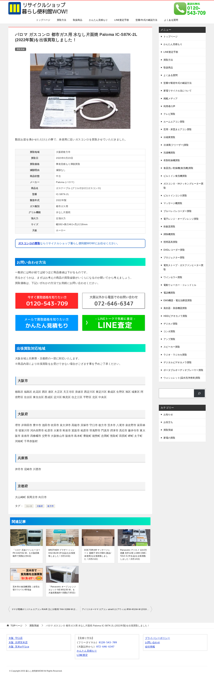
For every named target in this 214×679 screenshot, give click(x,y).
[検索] (199, 393)
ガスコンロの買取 (29, 243)
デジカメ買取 (171, 323)
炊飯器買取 (169, 226)
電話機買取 (169, 292)
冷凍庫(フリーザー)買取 (176, 145)
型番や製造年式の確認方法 (178, 83)
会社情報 (150, 646)
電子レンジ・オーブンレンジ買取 (181, 218)
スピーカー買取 (172, 346)
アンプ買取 (169, 339)
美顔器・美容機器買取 (175, 308)
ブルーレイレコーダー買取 (178, 211)
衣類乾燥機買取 (172, 160)
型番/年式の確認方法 (146, 20)
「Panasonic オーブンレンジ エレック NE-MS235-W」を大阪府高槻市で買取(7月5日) (62, 590)
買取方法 (61, 20)
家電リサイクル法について (178, 90)
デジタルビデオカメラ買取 (178, 362)
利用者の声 (169, 106)
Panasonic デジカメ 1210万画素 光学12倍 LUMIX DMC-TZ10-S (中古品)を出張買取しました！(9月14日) (133, 554)
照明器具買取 (171, 242)
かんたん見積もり (98, 20)
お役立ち (168, 422)
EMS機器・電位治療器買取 (178, 300)
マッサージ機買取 (173, 203)
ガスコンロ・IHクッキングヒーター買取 (183, 185)
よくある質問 (171, 20)
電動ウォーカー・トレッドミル (180, 285)
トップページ (43, 20)
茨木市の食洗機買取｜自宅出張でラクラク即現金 (26, 588)
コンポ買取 (169, 331)
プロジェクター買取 (174, 257)
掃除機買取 (169, 234)
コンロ (29, 506)
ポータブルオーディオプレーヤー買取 (183, 370)
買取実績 (21, 49)
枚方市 (50, 506)
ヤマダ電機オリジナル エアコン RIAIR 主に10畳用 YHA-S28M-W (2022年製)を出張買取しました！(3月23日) (46, 609)
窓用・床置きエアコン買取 (178, 129)
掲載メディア (171, 98)
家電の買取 (169, 437)
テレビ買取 (169, 114)
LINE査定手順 (121, 20)
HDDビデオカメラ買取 (175, 316)
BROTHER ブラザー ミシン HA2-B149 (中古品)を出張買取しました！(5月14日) (61, 553)
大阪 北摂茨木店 (18, 642)
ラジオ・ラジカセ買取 (175, 354)
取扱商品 (77, 20)
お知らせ (168, 414)
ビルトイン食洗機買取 (175, 176)
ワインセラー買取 (173, 277)
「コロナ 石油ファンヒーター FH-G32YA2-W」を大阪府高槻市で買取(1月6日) (26, 553)
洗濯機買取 (169, 152)
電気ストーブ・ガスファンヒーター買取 (183, 267)
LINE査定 (82, 655)
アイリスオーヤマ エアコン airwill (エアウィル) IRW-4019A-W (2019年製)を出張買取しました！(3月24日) (117, 609)
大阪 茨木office (19, 646)
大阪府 (40, 506)
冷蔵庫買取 (169, 137)
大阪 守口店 (16, 638)
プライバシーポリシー (157, 638)
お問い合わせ (152, 642)
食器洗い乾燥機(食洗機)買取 (178, 168)
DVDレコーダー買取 (174, 249)
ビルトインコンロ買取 (175, 195)
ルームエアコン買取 (174, 121)
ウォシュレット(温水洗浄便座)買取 (182, 377)
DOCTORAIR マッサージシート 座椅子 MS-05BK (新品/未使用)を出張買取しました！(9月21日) (97, 554)
